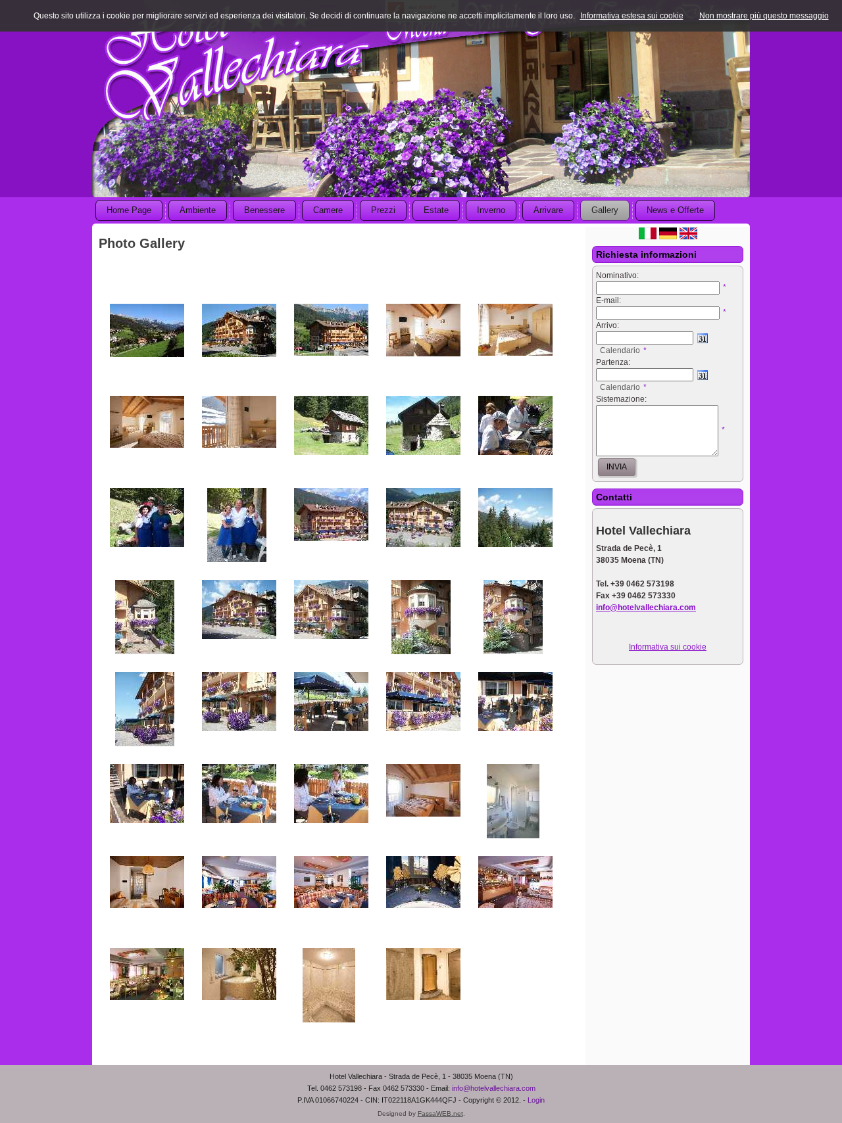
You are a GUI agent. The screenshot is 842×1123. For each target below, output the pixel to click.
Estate (436, 210)
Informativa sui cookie (667, 647)
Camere (328, 210)
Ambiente (198, 210)
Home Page (129, 210)
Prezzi (383, 210)
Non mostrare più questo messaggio (764, 15)
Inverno (491, 210)
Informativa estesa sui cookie (631, 15)
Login (536, 1100)
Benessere (264, 210)
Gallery (604, 210)
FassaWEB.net (440, 1113)
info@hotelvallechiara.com (493, 1088)
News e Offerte (675, 210)
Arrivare (548, 210)
